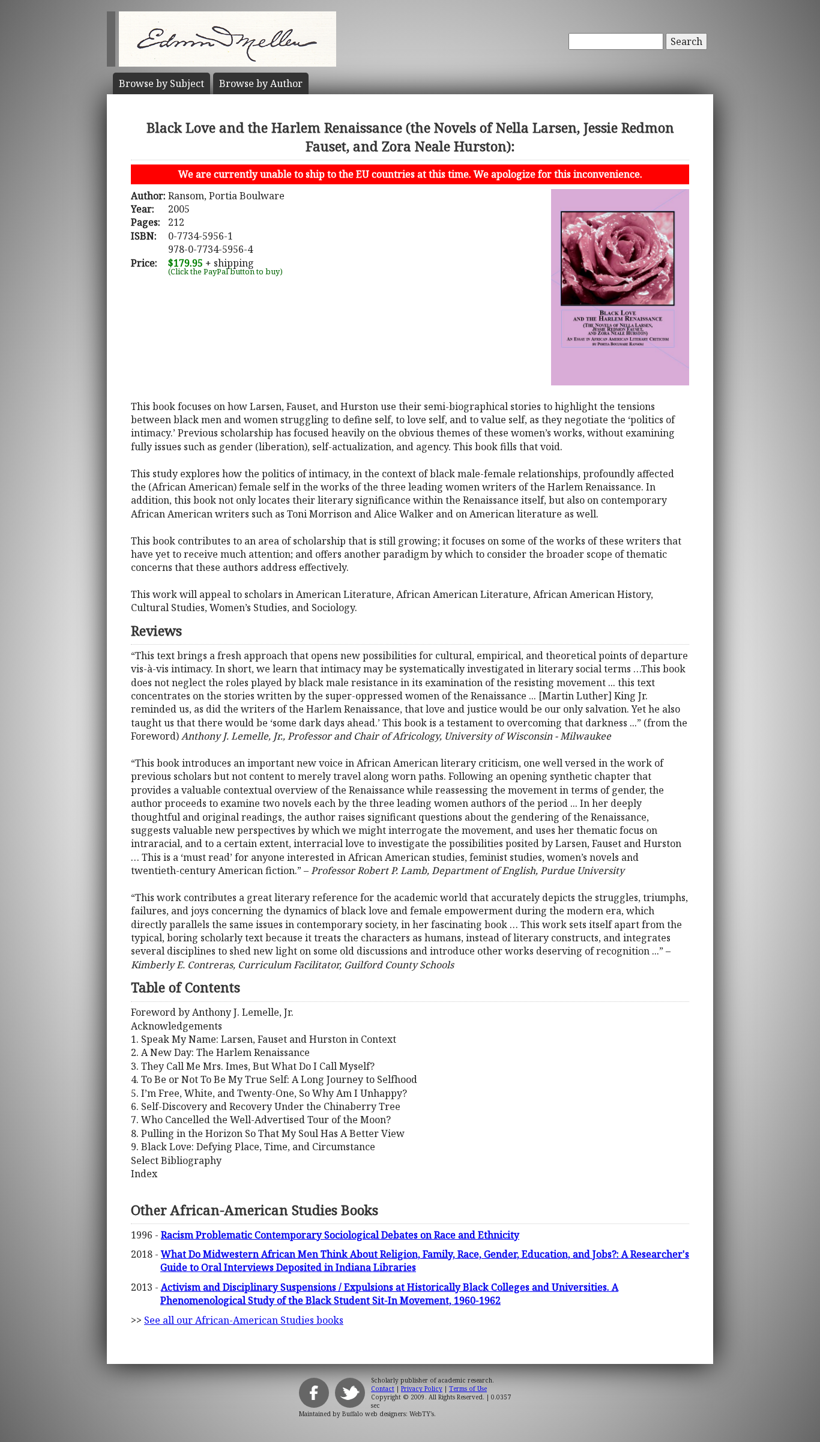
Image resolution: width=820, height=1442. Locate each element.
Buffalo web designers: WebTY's (388, 1414)
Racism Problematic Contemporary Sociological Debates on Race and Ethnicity (340, 1234)
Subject (161, 83)
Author (261, 83)
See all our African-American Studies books (243, 1320)
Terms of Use (468, 1388)
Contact (382, 1388)
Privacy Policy (421, 1388)
